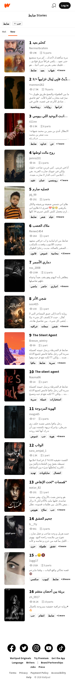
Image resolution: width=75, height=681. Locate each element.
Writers (30, 662)
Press (42, 667)
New (12, 31)
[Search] (54, 5)
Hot (4, 31)
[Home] (26, 5)
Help (28, 677)
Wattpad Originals (20, 658)
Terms (12, 672)
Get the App (58, 658)
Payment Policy (39, 672)
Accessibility (58, 672)
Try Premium (41, 658)
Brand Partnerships (52, 662)
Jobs (33, 667)
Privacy (23, 672)
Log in (64, 5)
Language (17, 662)
